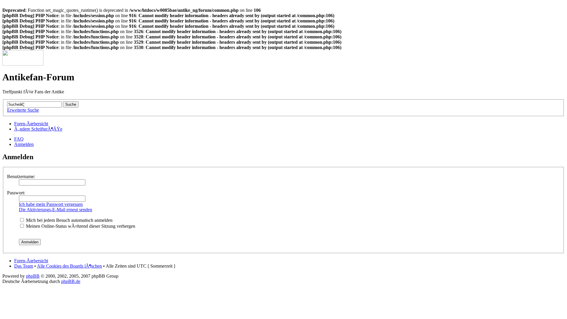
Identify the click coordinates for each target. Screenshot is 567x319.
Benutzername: (21, 176)
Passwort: (16, 192)
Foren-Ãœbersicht (31, 123)
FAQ (19, 138)
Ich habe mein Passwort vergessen (51, 204)
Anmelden (24, 144)
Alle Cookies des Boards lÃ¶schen (69, 265)
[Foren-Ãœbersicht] (22, 63)
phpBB (33, 276)
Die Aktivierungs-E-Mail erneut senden (55, 209)
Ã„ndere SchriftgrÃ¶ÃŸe (38, 128)
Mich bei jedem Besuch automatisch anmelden (69, 220)
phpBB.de (70, 281)
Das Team (23, 265)
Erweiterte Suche (23, 110)
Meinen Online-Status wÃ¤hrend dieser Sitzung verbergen (80, 226)
